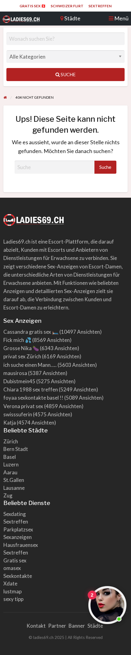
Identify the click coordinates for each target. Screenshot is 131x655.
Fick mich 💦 (17, 340)
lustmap (12, 591)
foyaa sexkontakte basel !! (33, 397)
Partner (57, 626)
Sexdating (14, 514)
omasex (12, 568)
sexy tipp (13, 599)
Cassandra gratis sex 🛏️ (30, 332)
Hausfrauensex (20, 545)
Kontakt (36, 626)
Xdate (10, 583)
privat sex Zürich (22, 356)
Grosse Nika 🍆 (21, 348)
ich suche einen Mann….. (30, 365)
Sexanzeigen (17, 537)
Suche (68, 74)
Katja (9, 422)
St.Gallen (13, 480)
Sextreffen (100, 6)
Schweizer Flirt (67, 6)
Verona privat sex (23, 406)
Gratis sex (15, 560)
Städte (95, 626)
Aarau (10, 472)
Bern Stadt (15, 449)
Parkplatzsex (18, 529)
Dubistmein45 (19, 381)
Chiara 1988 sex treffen (30, 389)
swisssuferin (17, 414)
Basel (9, 456)
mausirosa (15, 373)
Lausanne (14, 487)
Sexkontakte (17, 575)
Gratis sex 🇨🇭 (32, 6)
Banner (77, 626)
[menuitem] (32, 6)
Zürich (10, 441)
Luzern (11, 464)
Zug (7, 495)
